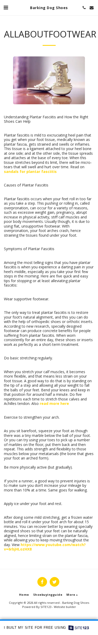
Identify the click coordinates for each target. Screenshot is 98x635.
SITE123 (46, 607)
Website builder (65, 607)
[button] (5, 7)
